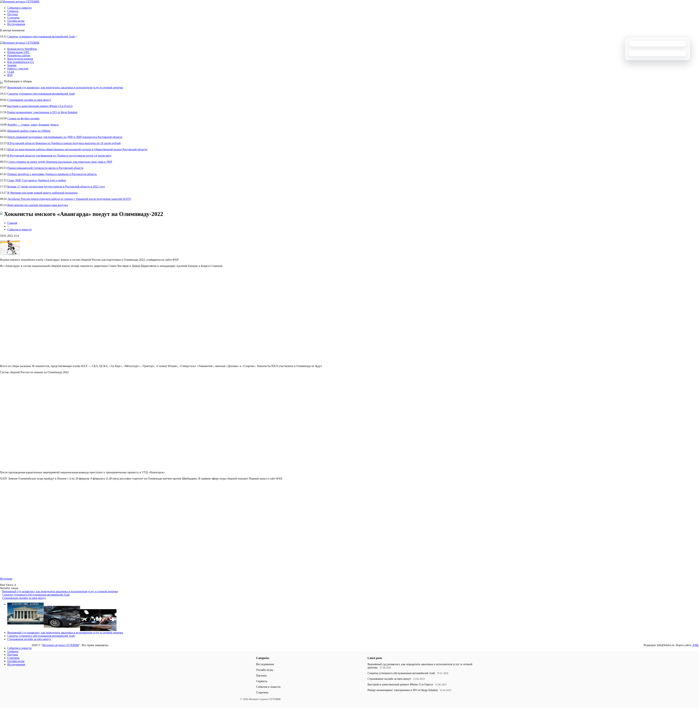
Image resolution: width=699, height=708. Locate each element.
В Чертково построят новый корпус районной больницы (42, 192)
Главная (12, 222)
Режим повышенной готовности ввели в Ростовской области (45, 167)
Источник (6, 578)
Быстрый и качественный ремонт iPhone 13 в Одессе (40, 106)
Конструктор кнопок (20, 58)
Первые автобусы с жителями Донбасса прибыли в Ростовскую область (52, 174)
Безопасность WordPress (22, 48)
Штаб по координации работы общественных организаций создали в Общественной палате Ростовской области (77, 149)
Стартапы (13, 17)
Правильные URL (18, 52)
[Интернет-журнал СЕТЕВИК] (20, 1)
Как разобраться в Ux (20, 62)
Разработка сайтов (18, 55)
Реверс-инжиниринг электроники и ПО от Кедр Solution (42, 112)
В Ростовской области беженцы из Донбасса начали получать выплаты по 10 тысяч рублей (64, 143)
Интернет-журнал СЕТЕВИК (60, 645)
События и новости (19, 7)
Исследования (16, 24)
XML (695, 645)
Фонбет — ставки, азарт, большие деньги (33, 124)
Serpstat (11, 65)
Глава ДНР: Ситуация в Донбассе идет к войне (36, 180)
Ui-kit (10, 71)
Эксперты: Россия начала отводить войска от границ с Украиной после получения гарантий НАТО (69, 198)
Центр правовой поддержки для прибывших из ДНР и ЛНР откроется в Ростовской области (64, 137)
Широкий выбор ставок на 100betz (28, 130)
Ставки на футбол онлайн (23, 118)
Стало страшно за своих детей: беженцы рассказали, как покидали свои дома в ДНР (59, 161)
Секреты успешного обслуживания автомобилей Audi (41, 36)
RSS (10, 75)
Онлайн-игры (15, 20)
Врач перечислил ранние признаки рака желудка (37, 205)
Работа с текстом (17, 68)
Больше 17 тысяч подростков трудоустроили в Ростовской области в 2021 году (56, 186)
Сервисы (12, 11)
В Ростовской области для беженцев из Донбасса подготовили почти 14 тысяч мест (59, 155)
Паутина (12, 14)
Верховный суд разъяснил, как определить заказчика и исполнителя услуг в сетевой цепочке (65, 87)
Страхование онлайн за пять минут (29, 99)
